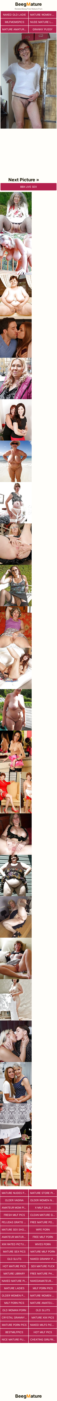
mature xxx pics (43, 1317)
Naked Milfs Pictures (43, 1324)
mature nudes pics (15, 1193)
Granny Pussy (43, 29)
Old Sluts (43, 1310)
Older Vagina (14, 1200)
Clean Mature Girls (43, 1214)
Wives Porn (43, 1244)
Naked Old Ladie (14, 14)
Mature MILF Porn (42, 1251)
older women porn (15, 1295)
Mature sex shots (14, 1229)
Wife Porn (43, 1229)
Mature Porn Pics (14, 1324)
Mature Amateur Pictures (43, 1302)
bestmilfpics (14, 1332)
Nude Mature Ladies (43, 22)
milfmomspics (14, 22)
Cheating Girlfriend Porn (43, 1339)
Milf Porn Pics (43, 1288)
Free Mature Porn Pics (43, 1222)
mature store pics (43, 1193)
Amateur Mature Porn (15, 1236)
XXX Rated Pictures (15, 1244)
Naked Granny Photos (43, 1258)
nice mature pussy (15, 1339)
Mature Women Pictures (43, 1295)
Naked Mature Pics (15, 1280)
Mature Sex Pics (14, 1251)
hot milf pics (43, 1332)
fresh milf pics (14, 1214)
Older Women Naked (43, 1200)
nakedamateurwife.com (43, 1280)
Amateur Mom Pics (15, 1207)
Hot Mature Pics (14, 1266)
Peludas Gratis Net (15, 1222)
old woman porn (14, 1310)
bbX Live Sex (28, 186)
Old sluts (14, 1258)
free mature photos (43, 1273)
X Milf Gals (43, 1207)
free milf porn (43, 1236)
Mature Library (14, 1273)
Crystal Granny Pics (15, 1317)
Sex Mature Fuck (43, 1266)
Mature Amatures (14, 29)
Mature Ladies (14, 1288)
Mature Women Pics (43, 14)
